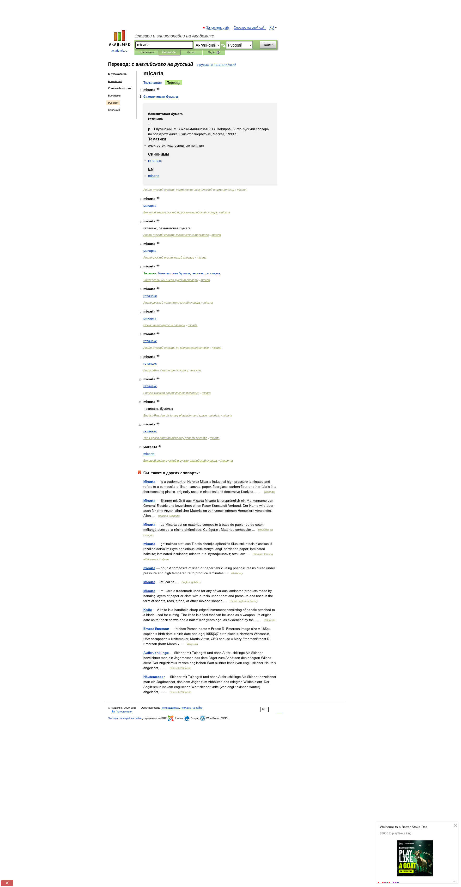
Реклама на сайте (191, 707)
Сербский (114, 110)
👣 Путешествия (122, 711)
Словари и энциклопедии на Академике (174, 36)
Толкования (146, 52)
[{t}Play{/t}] (158, 89)
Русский (113, 102)
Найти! (268, 45)
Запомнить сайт (218, 27)
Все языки (114, 95)
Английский (115, 81)
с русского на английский (216, 64)
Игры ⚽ (214, 52)
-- (188, 190)
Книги (191, 52)
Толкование (152, 82)
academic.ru (119, 50)
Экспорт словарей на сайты (125, 718)
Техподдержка (170, 707)
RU (271, 27)
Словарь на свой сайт (250, 27)
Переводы (169, 52)
